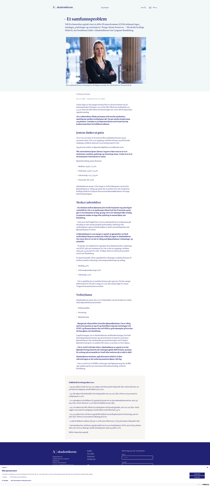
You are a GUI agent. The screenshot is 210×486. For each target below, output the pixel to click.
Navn (123, 454)
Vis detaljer (5, 480)
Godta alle (197, 474)
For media (90, 453)
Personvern (91, 456)
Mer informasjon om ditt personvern (21, 480)
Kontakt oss (91, 459)
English (89, 451)
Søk (142, 8)
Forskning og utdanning (83, 94)
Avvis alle (197, 477)
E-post (124, 462)
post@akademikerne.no (66, 465)
